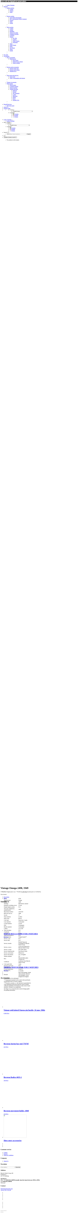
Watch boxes (13, 59)
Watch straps (10, 83)
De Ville (15, 38)
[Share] (4, 1210)
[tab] (40, 897)
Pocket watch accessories (13, 67)
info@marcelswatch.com (7, 1188)
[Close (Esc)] (5, 1210)
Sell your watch (10, 105)
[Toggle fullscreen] (2, 1210)
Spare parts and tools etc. (13, 75)
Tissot (11, 49)
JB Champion (16, 93)
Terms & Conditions (8, 1155)
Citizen (11, 30)
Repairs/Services (8, 104)
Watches (6, 6)
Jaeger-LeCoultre (14, 32)
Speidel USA (16, 100)
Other (11, 21)
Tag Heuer (12, 48)
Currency (12, 109)
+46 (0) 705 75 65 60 (6, 1190)
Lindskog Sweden (14, 34)
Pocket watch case (14, 68)
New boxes (15, 60)
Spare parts (12, 76)
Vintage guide (7, 108)
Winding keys (13, 71)
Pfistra (14, 97)
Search (5, 132)
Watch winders (16, 63)
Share (5, 898)
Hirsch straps (13, 85)
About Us (6, 107)
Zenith (11, 23)
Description (6, 897)
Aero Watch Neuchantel (15, 17)
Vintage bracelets (14, 89)
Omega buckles (13, 87)
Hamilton (12, 31)
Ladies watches (10, 8)
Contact (5, 1152)
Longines (12, 35)
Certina (11, 9)
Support (5, 1154)
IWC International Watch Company (18, 19)
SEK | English (7, 122)
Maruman (15, 96)
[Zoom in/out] (1, 1210)
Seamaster (15, 42)
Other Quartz (13, 45)
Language (12, 112)
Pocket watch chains (15, 70)
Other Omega (16, 41)
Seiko (11, 12)
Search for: (9, 134)
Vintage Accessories (11, 82)
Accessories (6, 56)
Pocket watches (10, 16)
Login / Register (10, 5)
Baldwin (15, 90)
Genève (15, 39)
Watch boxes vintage (18, 61)
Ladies (14, 94)
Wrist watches (10, 27)
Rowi (14, 98)
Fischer (14, 92)
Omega (11, 10)
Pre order (6, 54)
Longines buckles (14, 86)
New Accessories (11, 57)
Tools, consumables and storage (17, 78)
